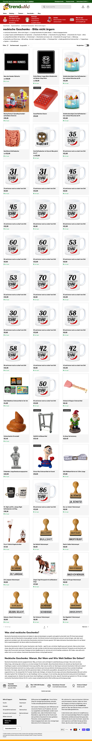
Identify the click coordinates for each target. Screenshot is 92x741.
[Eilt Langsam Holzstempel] (16, 565)
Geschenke (6, 25)
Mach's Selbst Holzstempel (71, 544)
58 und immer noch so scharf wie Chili (74, 330)
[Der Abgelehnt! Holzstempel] (75, 602)
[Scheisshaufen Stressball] (16, 421)
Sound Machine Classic (40, 113)
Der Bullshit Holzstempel (40, 544)
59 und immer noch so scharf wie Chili (44, 224)
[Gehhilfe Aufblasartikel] (46, 421)
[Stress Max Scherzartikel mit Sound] (46, 457)
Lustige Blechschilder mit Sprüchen (14, 37)
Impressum (22, 703)
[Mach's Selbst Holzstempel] (75, 530)
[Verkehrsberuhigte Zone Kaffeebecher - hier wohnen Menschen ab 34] (75, 99)
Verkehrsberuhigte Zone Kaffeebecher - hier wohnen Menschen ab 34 (75, 115)
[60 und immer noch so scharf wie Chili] (16, 245)
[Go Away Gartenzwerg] (75, 421)
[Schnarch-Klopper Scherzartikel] (75, 386)
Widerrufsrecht (7, 716)
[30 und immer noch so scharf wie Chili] (16, 315)
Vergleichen (80, 45)
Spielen (6, 41)
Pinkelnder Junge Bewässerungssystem (15, 471)
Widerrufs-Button (8, 722)
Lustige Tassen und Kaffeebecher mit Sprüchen (18, 35)
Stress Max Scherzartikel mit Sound (44, 471)
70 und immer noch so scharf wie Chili (44, 294)
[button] (88, 7)
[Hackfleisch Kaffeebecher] (16, 136)
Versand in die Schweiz (9, 713)
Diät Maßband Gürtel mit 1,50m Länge (74, 471)
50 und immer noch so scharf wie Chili (44, 401)
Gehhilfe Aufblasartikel (40, 436)
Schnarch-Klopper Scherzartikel (72, 401)
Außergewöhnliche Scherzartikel (69, 39)
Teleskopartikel (52, 39)
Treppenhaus (84, 39)
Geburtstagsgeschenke (60, 32)
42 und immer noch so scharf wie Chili (44, 365)
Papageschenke (70, 1)
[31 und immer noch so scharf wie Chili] (16, 174)
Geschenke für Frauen (74, 35)
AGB (20, 706)
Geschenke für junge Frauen (62, 37)
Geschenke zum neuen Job (44, 37)
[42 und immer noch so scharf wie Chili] (46, 351)
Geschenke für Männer (40, 35)
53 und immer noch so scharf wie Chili (74, 259)
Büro (84, 35)
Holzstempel (31, 37)
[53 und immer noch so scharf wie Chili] (75, 245)
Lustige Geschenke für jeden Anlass (41, 32)
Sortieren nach (14, 45)
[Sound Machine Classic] (46, 99)
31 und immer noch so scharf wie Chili (15, 188)
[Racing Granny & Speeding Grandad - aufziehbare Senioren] (16, 99)
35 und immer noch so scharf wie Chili (74, 151)
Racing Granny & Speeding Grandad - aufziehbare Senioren (14, 115)
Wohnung (75, 37)
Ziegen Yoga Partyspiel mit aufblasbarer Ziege (45, 581)
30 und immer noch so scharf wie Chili (15, 330)
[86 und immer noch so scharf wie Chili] (46, 492)
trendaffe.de (9, 733)
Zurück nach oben (46, 691)
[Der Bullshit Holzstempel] (46, 530)
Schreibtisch (14, 41)
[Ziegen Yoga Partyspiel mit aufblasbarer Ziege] (46, 565)
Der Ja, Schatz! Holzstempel (71, 507)
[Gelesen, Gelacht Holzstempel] (16, 602)
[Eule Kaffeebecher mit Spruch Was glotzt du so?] (46, 136)
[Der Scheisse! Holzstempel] (46, 602)
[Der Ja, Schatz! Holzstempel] (75, 492)
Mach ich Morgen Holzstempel (72, 579)
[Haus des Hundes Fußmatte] (16, 62)
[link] (23, 627)
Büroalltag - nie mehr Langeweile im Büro (34, 39)
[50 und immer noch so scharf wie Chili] (46, 386)
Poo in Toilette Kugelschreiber (13, 544)
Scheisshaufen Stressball (11, 436)
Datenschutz (23, 709)
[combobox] (56, 7)
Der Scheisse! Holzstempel (41, 617)
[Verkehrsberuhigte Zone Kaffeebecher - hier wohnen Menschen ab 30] (75, 62)
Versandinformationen (9, 709)
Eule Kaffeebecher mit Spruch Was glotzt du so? (45, 152)
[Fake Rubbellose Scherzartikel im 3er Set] (16, 386)
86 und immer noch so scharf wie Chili (44, 507)
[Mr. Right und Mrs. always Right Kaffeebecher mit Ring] (16, 492)
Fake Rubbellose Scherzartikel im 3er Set (16, 401)
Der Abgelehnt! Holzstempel (71, 617)
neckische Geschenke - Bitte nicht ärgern (33, 25)
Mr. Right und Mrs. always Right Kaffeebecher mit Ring (13, 508)
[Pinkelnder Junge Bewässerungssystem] (16, 457)
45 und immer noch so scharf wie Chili (74, 188)
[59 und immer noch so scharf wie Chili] (46, 209)
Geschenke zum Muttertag (12, 39)
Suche (5, 703)
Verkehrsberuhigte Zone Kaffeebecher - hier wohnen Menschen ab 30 (75, 77)
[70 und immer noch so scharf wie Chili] (46, 280)
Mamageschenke (59, 1)
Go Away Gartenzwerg (69, 436)
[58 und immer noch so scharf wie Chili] (75, 315)
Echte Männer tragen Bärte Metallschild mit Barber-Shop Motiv (45, 77)
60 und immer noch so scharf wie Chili (15, 259)
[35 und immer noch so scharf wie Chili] (75, 136)
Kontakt (5, 706)
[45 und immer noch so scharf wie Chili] (75, 174)
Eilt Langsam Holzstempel (11, 579)
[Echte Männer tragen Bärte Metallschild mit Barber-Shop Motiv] (46, 62)
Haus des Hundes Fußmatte (12, 76)
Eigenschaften (15, 25)
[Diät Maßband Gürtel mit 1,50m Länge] (75, 457)
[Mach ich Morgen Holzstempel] (75, 565)
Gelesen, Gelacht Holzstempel (12, 617)
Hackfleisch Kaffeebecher (11, 151)
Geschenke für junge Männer (57, 35)
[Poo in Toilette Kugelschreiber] (16, 530)
